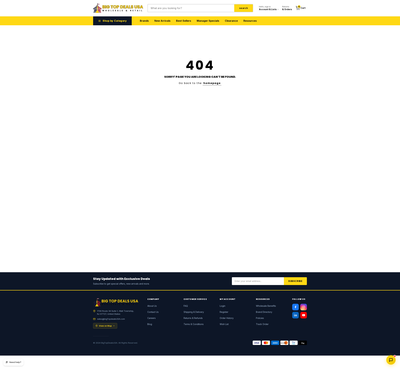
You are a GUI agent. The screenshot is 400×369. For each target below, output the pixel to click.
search (243, 8)
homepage (212, 83)
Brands (144, 20)
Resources (250, 20)
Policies (260, 318)
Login (222, 306)
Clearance (231, 20)
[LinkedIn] (295, 315)
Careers (151, 318)
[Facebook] (295, 307)
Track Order (262, 324)
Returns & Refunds (193, 318)
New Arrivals (162, 20)
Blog (149, 324)
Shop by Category (115, 20)
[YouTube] (303, 315)
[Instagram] (303, 307)
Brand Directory (264, 312)
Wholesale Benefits (266, 306)
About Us (152, 306)
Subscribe (295, 281)
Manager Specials (208, 20)
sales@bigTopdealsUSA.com (111, 319)
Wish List (224, 324)
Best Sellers (183, 20)
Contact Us (153, 312)
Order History (227, 318)
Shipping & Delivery (194, 312)
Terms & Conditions (194, 324)
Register (224, 312)
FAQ (186, 306)
